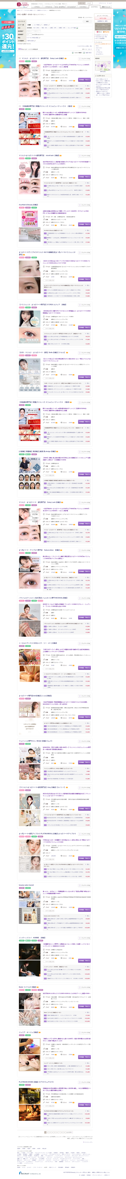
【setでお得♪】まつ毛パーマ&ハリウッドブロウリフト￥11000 (62, 1021)
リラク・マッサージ (37, 1167)
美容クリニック (106, 7)
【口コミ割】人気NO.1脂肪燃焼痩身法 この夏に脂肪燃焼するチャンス (64, 1066)
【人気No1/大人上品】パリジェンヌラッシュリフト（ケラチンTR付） (64, 293)
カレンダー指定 (72, 28)
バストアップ (41, 1160)
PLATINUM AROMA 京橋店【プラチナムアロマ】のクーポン (59, 1111)
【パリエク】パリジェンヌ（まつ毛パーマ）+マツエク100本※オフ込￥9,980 (65, 392)
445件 (70, 665)
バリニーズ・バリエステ (30, 1157)
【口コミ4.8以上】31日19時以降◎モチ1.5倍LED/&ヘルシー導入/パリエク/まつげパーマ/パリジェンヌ (67, 360)
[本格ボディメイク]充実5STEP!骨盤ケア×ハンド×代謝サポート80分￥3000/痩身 (65, 141)
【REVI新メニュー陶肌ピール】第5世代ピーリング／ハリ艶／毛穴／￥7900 (65, 243)
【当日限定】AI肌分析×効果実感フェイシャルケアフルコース (62, 771)
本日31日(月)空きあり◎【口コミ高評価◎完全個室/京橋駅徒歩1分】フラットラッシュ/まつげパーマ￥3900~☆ (67, 794)
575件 (70, 763)
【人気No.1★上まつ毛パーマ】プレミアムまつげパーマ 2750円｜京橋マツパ (65, 89)
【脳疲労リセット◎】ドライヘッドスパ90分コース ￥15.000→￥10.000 (65, 978)
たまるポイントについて (102, 35)
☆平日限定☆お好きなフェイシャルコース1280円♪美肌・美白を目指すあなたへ (65, 1072)
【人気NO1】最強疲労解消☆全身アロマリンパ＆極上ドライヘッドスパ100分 (64, 1114)
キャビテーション (39, 1161)
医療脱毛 (73, 1167)
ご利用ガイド (107, 1175)
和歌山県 (44, 1148)
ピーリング (55, 1158)
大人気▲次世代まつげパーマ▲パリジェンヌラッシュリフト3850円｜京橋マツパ (65, 94)
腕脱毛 (67, 1152)
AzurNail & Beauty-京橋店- (28, 205)
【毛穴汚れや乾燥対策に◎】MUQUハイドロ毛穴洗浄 (60, 778)
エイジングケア (76, 1158)
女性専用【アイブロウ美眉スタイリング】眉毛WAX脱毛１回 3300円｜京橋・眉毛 (64, 588)
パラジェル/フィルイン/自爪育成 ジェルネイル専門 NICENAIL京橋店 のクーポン (63, 623)
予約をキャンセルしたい (102, 91)
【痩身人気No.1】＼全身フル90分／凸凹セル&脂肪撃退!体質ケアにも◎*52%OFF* (65, 919)
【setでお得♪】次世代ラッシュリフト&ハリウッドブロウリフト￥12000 (64, 1018)
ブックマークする (85, 58)
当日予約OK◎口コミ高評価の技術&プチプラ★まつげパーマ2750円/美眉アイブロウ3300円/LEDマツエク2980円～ (67, 163)
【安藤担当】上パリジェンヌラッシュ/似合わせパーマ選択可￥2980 (63, 386)
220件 (70, 277)
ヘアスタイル (48, 7)
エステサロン (94, 7)
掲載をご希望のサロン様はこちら (101, 1172)
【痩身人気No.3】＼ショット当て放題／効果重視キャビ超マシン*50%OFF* (65, 928)
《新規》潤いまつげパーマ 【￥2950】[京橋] (58, 343)
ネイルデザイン (99, 54)
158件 (52, 958)
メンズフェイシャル (28, 1163)
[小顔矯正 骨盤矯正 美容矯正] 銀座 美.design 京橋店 (37, 451)
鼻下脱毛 (84, 1152)
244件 (70, 126)
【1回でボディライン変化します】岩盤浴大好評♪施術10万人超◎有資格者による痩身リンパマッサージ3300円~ (66, 650)
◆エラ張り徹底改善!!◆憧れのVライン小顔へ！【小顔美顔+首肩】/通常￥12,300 (65, 493)
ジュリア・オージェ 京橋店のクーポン (53, 1063)
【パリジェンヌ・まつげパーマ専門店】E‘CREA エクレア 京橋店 (42, 304)
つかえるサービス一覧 (101, 36)
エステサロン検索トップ (29, 10)
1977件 (53, 374)
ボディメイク (27, 1160)
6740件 (53, 325)
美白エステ (19, 1160)
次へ (89, 49)
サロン (97, 46)
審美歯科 (67, 1167)
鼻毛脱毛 (25, 1154)
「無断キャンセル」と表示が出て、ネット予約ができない (103, 94)
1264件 (53, 907)
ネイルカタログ (71, 7)
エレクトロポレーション (82, 1160)
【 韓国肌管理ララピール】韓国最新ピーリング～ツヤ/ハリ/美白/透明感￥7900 (65, 234)
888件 (52, 1007)
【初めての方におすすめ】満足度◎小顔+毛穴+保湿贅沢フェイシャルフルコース (65, 775)
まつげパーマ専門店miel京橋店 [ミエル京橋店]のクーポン (58, 723)
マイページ (103, 3)
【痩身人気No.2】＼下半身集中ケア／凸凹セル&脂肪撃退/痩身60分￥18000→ (65, 924)
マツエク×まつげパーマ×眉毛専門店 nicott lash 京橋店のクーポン (60, 183)
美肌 (83, 1158)
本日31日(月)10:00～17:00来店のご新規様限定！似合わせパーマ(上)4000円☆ (65, 821)
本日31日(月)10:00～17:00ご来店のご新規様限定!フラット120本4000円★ (64, 817)
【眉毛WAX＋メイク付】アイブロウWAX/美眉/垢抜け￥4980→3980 (63, 296)
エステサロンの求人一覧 (85, 46)
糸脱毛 (30, 1154)
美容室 (18, 1167)
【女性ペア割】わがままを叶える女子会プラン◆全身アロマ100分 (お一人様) (65, 1119)
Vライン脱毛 (30, 1152)
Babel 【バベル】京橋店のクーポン (52, 1012)
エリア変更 (37, 25)
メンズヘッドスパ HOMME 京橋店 (32, 938)
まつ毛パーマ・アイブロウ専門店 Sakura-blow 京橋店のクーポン (61, 577)
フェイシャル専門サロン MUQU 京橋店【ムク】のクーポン (58, 768)
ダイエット (67, 1161)
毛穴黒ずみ (36, 1155)
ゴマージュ (49, 1157)
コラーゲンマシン (49, 1161)
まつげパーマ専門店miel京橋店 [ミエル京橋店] (35, 696)
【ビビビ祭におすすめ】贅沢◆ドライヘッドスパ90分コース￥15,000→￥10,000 (64, 970)
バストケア (48, 1160)
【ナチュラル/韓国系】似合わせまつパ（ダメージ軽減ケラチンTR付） (64, 290)
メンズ (89, 3)
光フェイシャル (86, 1154)
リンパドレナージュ (58, 1157)
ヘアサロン (37, 7)
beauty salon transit (26, 885)
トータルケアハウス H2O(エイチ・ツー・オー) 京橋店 (38, 643)
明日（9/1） (45, 28)
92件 (52, 763)
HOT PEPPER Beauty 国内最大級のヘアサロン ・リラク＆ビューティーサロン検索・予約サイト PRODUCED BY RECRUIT (23, 5)
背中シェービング (66, 1154)
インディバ (72, 1160)
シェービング (44, 1154)
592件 (52, 177)
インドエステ (20, 1157)
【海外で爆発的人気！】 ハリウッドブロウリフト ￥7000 (61, 1015)
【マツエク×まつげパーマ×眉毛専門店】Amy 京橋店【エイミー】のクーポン (62, 814)
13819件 (53, 856)
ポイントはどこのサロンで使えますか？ (103, 85)
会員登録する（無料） (102, 21)
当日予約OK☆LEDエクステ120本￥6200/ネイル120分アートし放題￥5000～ (67, 993)
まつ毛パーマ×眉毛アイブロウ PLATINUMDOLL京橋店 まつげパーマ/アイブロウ (47, 833)
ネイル (23, 1167)
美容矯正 (34, 1160)
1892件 (71, 80)
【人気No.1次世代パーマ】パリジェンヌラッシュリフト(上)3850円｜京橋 (65, 584)
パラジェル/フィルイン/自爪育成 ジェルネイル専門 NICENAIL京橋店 (43, 598)
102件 (70, 907)
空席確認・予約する (84, 79)
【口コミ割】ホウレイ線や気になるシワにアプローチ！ (60, 1069)
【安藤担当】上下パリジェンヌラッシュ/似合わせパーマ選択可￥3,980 (64, 389)
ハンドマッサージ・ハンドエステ (62, 1155)
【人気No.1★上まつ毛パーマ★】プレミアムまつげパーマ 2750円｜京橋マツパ (65, 581)
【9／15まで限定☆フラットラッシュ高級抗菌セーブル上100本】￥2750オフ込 (65, 872)
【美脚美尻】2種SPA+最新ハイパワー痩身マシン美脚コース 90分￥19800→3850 (65, 686)
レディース (81, 3)
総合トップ (19, 10)
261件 (70, 856)
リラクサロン (83, 7)
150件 (52, 277)
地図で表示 (89, 52)
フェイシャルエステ (76, 1154)
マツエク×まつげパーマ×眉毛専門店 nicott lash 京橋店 (39, 155)
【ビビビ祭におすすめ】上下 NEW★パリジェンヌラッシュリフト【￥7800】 (65, 340)
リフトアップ (56, 1160)
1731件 (53, 572)
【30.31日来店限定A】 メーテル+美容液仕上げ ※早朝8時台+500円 (63, 729)
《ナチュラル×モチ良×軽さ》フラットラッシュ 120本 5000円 (62, 825)
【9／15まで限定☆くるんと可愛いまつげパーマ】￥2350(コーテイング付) (65, 869)
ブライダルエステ (49, 1155)
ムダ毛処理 (36, 1154)
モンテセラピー (41, 1157)
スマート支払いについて (102, 79)
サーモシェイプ (20, 1161)
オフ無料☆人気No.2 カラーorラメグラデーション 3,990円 (61, 629)
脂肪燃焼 (61, 1161)
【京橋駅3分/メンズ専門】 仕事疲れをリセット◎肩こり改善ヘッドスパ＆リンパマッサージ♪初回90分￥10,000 (66, 945)
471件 (52, 1102)
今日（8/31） (36, 28)
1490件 (53, 718)
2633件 (71, 572)
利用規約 (89, 1175)
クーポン (98, 50)
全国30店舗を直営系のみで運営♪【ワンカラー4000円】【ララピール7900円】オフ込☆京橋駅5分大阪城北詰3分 (66, 212)
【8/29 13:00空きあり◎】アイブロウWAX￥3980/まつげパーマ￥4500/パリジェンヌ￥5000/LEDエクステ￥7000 (66, 262)
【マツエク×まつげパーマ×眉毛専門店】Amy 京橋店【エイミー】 (42, 787)
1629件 (71, 177)
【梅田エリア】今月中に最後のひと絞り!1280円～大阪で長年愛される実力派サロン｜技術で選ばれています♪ (67, 1039)
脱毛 (18, 1152)
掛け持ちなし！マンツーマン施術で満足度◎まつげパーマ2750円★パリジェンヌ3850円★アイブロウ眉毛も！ (66, 557)
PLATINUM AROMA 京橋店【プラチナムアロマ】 (36, 1082)
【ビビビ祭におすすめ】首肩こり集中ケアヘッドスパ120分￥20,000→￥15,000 (64, 974)
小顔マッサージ (64, 1160)
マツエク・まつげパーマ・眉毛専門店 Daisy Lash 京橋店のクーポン (61, 85)
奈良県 (38, 1148)
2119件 (71, 325)
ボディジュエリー (76, 1161)
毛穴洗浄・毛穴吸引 (27, 1155)
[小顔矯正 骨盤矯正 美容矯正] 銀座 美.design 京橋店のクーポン (59, 480)
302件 (52, 225)
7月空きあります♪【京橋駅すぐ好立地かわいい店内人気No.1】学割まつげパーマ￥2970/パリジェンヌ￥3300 (66, 841)
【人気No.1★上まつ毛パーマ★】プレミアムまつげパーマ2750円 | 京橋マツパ (65, 186)
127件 (70, 472)
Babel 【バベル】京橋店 (27, 987)
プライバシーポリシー (97, 1175)
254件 (52, 665)
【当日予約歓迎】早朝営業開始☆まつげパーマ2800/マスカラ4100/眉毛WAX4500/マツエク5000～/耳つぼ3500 (65, 703)
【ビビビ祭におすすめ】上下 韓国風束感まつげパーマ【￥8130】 (63, 336)
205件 (70, 1054)
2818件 (53, 80)
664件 (70, 374)
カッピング (48, 1158)
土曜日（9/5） (53, 28)
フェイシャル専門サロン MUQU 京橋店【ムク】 (36, 741)
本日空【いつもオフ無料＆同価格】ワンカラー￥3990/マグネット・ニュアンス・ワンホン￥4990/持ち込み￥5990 (66, 605)
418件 (70, 809)
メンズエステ (85, 1161)
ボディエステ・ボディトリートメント (80, 1155)
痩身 (42, 1155)
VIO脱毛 (73, 1152)
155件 (70, 1102)
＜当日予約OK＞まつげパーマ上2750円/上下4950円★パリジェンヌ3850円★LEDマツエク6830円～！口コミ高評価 (66, 66)
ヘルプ (110, 3)
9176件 (53, 126)
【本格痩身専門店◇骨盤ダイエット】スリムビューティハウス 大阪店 (47, 106)
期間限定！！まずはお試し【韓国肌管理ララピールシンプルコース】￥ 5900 (65, 238)
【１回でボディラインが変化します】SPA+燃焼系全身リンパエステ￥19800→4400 (65, 677)
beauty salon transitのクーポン (52, 915)
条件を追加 (31, 40)
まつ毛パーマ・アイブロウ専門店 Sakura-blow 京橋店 (39, 550)
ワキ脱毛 (23, 1152)
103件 (70, 618)
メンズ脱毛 (19, 1163)
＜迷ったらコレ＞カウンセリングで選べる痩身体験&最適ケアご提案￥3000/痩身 (65, 137)
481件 (70, 225)
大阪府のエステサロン (42, 10)
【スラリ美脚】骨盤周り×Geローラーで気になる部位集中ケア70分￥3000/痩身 (65, 146)
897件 (70, 718)
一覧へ (88, 86)
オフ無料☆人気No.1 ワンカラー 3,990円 (57, 626)
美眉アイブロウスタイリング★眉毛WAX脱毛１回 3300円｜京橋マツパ (64, 97)
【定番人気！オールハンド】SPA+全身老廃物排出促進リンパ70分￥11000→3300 (65, 682)
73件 (52, 472)
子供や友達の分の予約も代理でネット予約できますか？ (103, 88)
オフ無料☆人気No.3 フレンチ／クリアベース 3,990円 (60, 632)
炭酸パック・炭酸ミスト (22, 1158)
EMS (56, 1161)
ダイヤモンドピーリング (65, 1158)
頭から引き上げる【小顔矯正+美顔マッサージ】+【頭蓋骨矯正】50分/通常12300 (65, 488)
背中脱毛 (62, 1152)
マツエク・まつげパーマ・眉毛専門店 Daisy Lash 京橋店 (43, 58)
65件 (70, 958)
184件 (70, 1007)
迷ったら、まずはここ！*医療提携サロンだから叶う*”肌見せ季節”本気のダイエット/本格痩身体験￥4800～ (67, 892)
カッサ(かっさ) (33, 1158)
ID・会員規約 (82, 1175)
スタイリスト (99, 48)
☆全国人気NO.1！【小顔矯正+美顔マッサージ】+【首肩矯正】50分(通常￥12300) (65, 484)
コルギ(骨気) (41, 1158)
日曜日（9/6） (62, 28)
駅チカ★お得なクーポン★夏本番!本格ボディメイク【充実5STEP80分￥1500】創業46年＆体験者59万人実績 (64, 113)
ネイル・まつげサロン (60, 7)
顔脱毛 (78, 1152)
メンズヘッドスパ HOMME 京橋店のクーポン (56, 966)
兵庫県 (33, 1148)
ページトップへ (88, 1142)
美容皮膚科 (60, 1167)
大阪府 (28, 1148)
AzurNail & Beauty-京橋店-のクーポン (53, 230)
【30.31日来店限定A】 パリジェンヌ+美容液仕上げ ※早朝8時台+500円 (64, 732)
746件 (52, 1054)
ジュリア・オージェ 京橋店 (28, 1032)
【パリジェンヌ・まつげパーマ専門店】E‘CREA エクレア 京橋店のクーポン (63, 333)
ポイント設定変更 (100, 38)
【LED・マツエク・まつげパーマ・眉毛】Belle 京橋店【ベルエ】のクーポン (63, 383)
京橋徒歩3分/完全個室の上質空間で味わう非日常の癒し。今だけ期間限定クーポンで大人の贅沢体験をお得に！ (67, 1089)
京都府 (23, 1148)
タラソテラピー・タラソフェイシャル (73, 1157)
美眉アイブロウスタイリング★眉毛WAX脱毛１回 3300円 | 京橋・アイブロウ (65, 195)
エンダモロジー (29, 1161)
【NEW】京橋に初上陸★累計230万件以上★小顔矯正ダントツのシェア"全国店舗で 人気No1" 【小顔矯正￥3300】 (66, 459)
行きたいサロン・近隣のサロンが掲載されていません (103, 81)
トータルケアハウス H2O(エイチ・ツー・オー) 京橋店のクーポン (60, 674)
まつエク (29, 1167)
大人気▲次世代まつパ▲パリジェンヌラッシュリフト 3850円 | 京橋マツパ (65, 191)
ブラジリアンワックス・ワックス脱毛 (43, 1152)
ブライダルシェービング (54, 1154)
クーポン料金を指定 (33, 37)
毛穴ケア (19, 1155)
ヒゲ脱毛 (19, 1154)
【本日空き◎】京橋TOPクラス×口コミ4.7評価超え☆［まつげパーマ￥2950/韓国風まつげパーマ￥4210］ (67, 312)
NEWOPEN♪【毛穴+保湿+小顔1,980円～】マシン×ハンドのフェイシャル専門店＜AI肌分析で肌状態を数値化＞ (67, 748)
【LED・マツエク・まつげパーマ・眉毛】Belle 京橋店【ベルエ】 (42, 352)
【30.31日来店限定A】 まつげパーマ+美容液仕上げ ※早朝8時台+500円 (64, 726)
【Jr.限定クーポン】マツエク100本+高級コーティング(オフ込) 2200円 (64, 876)
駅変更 (46, 25)
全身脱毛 (56, 1152)
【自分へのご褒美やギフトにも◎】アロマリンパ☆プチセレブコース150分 (64, 1123)
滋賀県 (18, 1148)
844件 (52, 618)
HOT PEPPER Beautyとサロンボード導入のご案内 (76, 1172)
